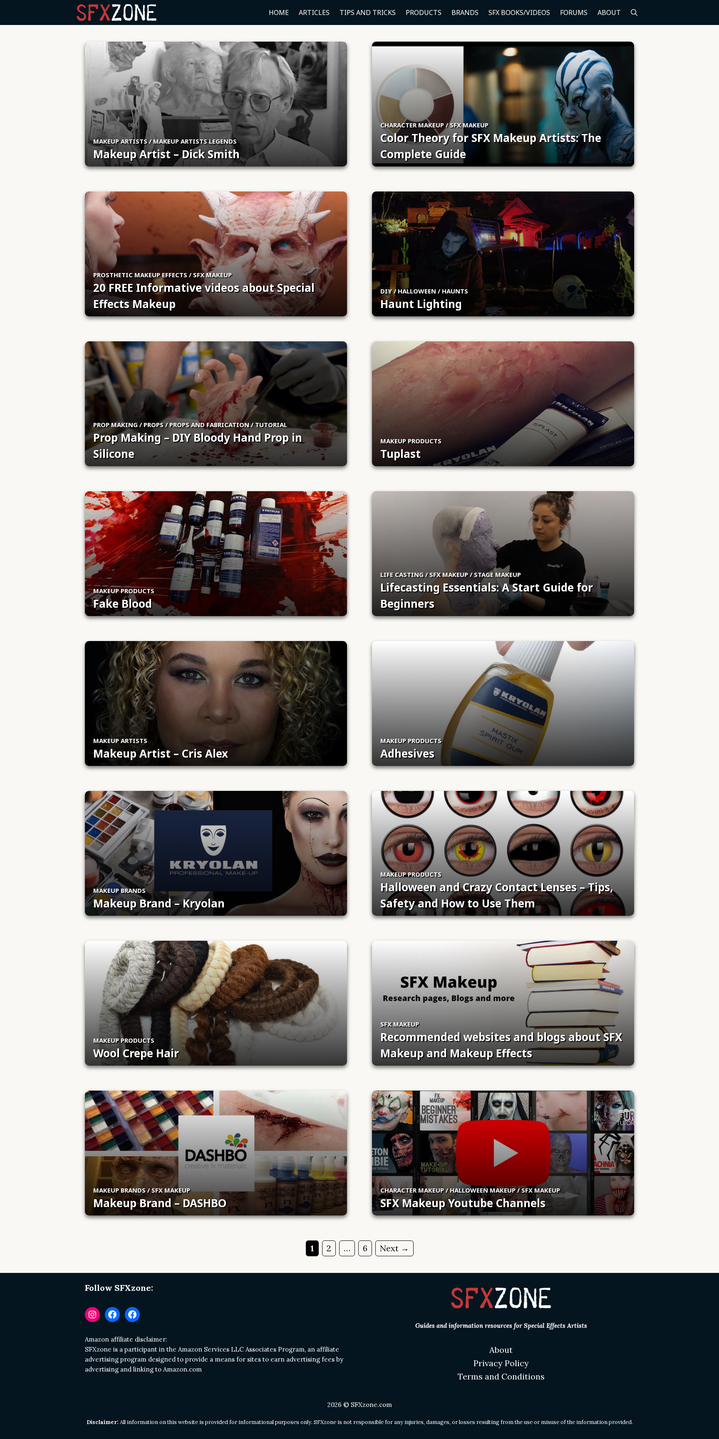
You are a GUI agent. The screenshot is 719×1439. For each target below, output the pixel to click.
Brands (465, 12)
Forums (574, 12)
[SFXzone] (116, 12)
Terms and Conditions (501, 1376)
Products (423, 12)
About (609, 12)
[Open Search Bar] (634, 12)
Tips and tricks (368, 12)
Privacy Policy (501, 1363)
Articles (314, 12)
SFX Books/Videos (519, 12)
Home (279, 12)
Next (394, 1248)
